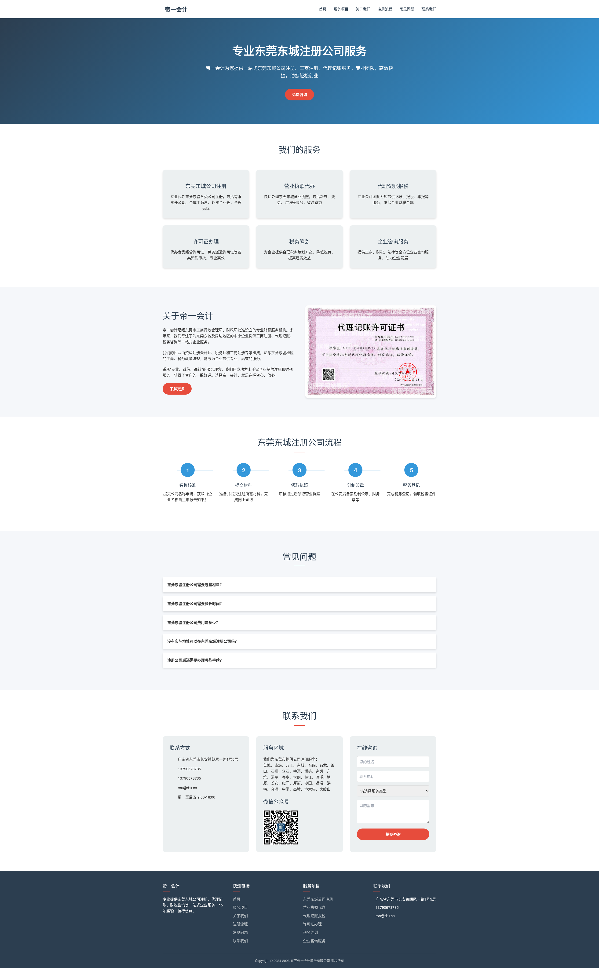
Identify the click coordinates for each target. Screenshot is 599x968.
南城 (278, 765)
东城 (300, 765)
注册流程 (384, 9)
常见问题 (406, 9)
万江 (289, 765)
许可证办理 (312, 924)
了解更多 (177, 388)
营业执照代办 (314, 907)
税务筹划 (310, 932)
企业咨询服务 (314, 940)
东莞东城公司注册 (318, 899)
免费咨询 (299, 94)
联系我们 (428, 9)
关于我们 (362, 9)
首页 (322, 9)
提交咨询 (393, 834)
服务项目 (340, 9)
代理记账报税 (314, 915)
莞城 (267, 765)
